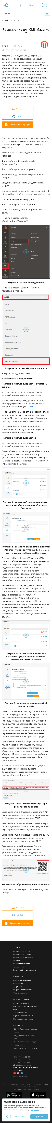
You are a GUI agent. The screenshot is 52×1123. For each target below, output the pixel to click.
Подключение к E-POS (22, 954)
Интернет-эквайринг (15, 50)
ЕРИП (5, 45)
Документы (17, 987)
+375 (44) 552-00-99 (21, 1062)
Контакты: (18, 1025)
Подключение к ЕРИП (21, 951)
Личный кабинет (20, 1013)
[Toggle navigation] (47, 13)
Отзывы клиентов (20, 993)
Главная (6, 13)
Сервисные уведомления (23, 1016)
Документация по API (21, 1003)
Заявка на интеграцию (19, 124)
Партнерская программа (23, 1019)
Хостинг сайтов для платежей (24, 970)
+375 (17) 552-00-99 (21, 1057)
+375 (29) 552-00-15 (21, 1059)
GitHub (19, 116)
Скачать (20, 109)
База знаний (18, 983)
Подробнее (35, 1110)
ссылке (30, 406)
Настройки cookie (20, 1076)
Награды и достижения (22, 990)
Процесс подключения (22, 980)
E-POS (18, 45)
